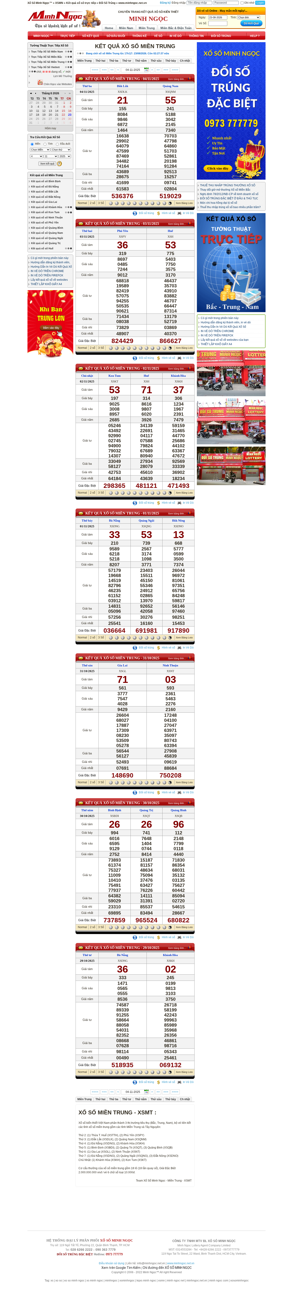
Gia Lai (122, 665)
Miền (37, 143)
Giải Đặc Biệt (87, 196)
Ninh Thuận (170, 665)
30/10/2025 (151, 803)
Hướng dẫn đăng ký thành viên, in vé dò (226, 322)
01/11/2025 (151, 513)
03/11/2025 (151, 223)
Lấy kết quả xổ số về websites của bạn (225, 339)
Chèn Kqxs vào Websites (57, 84)
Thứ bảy (87, 520)
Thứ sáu (87, 665)
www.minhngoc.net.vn (180, 1263)
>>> (165, 69)
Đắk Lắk (122, 86)
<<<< (95, 69)
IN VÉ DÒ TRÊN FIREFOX (47, 275)
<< (112, 69)
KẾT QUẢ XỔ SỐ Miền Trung (112, 79)
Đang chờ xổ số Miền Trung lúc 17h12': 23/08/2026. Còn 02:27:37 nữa (127, 53)
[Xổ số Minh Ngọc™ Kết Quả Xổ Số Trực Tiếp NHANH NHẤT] (64, 19)
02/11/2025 (151, 368)
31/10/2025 (151, 658)
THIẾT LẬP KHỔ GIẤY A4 (46, 284)
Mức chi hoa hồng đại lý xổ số (218, 202)
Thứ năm (87, 810)
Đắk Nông (178, 520)
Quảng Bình (178, 810)
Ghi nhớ (249, 2)
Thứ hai (87, 231)
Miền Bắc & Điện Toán (176, 28)
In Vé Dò (188, 213)
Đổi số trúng (146, 213)
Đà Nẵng (114, 520)
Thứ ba (87, 86)
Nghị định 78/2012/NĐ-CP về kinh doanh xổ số (229, 194)
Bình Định (114, 810)
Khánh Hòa (178, 375)
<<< (104, 69)
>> (158, 69)
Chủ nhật (87, 375)
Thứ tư (87, 955)
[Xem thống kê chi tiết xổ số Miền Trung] (190, 78)
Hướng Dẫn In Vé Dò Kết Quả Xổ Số (223, 326)
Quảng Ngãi (146, 520)
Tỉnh (50, 143)
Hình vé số (168, 213)
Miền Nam (126, 28)
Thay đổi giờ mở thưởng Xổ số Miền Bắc (225, 189)
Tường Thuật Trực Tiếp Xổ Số (49, 45)
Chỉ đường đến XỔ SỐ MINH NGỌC (167, 1268)
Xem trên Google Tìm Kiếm (121, 1268)
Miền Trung (147, 28)
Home (109, 28)
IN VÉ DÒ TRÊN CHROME (47, 271)
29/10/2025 (151, 948)
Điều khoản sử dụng (111, 1263)
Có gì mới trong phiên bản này (49, 258)
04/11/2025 (151, 79)
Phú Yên (122, 231)
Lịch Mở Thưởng (62, 76)
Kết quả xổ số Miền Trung (46, 175)
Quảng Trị (146, 810)
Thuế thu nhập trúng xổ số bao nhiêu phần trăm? (230, 207)
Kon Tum (115, 375)
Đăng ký (165, 2)
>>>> (175, 69)
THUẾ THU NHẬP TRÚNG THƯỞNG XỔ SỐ (227, 185)
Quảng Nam (170, 86)
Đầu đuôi (65, 143)
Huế (170, 231)
